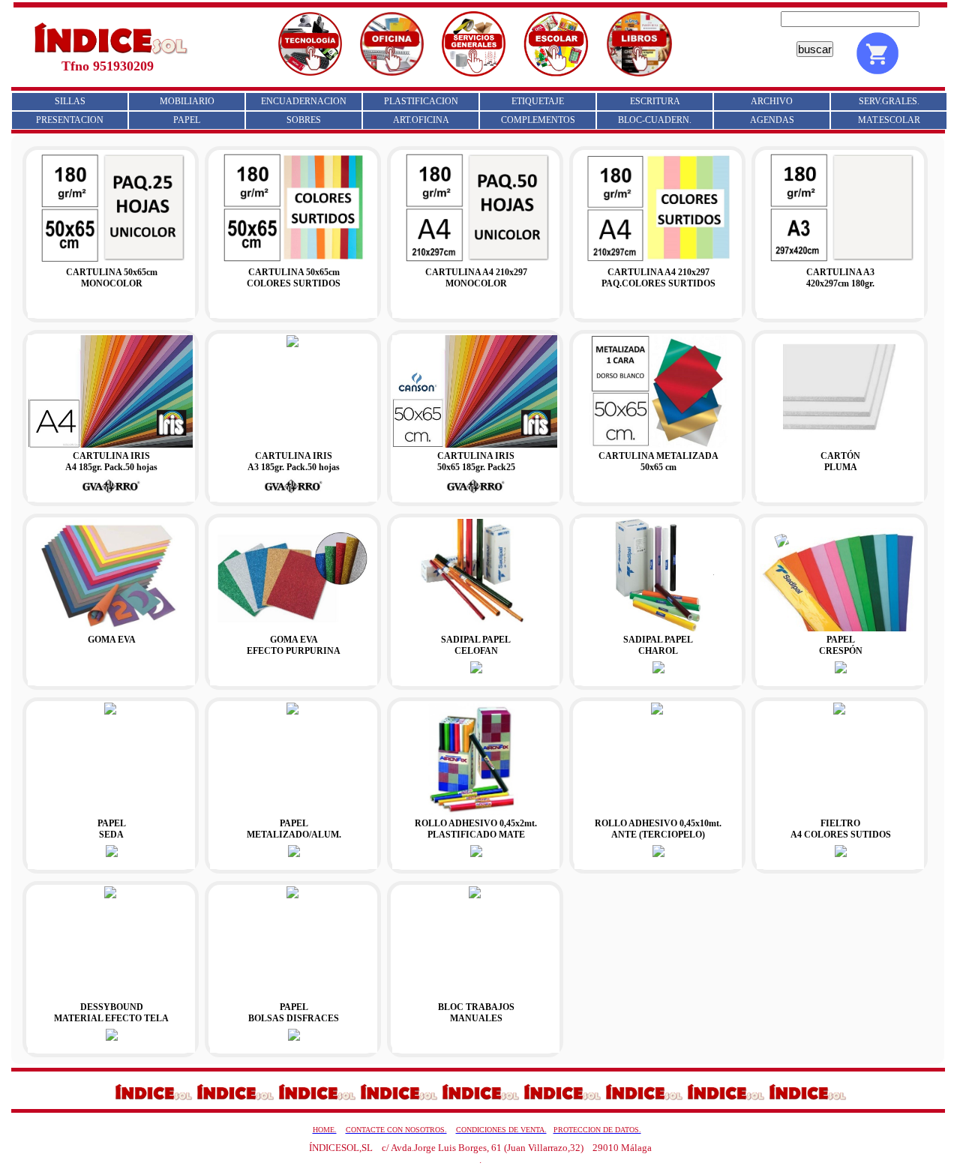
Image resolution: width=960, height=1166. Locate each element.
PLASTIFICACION (421, 101)
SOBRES (303, 120)
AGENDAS (772, 120)
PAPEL (186, 120)
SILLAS (70, 101)
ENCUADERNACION (303, 101)
